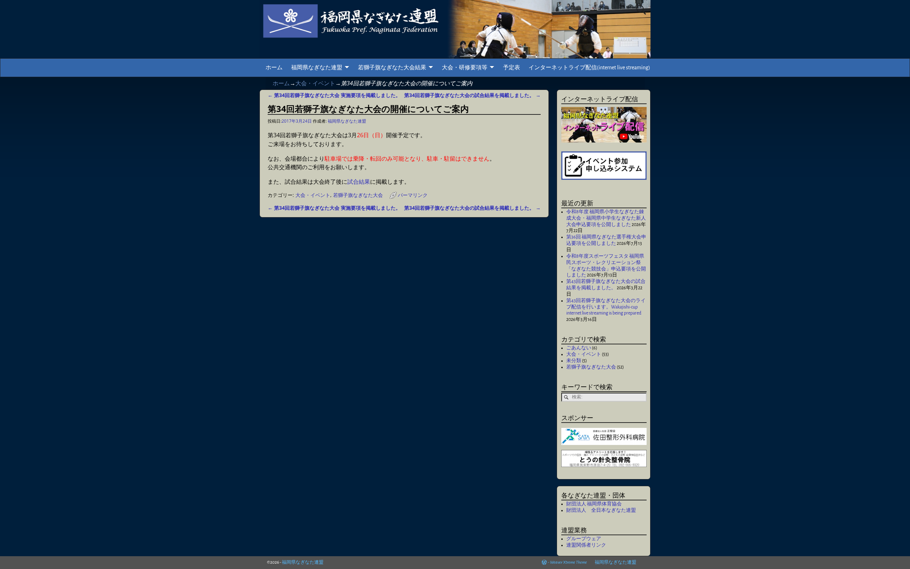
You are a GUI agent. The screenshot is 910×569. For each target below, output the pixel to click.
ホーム (274, 67)
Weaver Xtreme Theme (568, 562)
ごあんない (578, 347)
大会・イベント (315, 83)
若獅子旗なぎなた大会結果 (392, 67)
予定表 (511, 67)
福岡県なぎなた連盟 (316, 67)
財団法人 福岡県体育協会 (594, 503)
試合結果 (358, 182)
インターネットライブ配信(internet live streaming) (589, 67)
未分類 (573, 360)
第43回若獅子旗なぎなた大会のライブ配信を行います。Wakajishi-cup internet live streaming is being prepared (606, 307)
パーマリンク (413, 195)
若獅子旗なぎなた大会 (358, 195)
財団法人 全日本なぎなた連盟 (601, 510)
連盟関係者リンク (586, 545)
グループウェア (583, 538)
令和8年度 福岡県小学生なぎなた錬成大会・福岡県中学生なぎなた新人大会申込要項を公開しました (606, 218)
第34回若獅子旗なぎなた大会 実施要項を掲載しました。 (334, 95)
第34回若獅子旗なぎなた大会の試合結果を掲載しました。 (472, 95)
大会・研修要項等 (464, 67)
